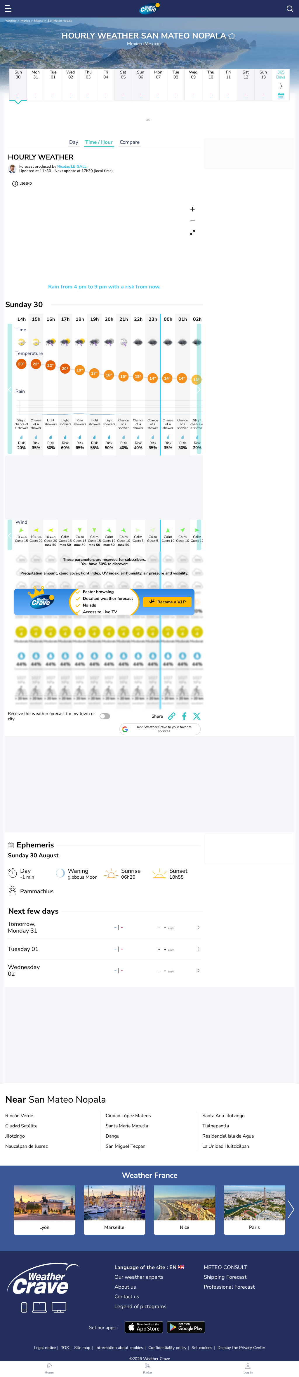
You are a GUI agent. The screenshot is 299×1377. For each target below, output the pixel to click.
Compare (130, 142)
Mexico (25, 21)
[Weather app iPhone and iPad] (144, 1327)
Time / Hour (99, 142)
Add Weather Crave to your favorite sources (164, 729)
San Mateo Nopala (60, 21)
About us (125, 1286)
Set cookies (202, 1348)
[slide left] (10, 389)
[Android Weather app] (186, 1327)
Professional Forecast (229, 1286)
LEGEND (26, 183)
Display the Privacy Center (241, 1348)
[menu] (9, 8)
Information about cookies (119, 1347)
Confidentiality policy (167, 1347)
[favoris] (231, 36)
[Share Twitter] (197, 716)
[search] (290, 8)
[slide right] (199, 389)
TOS (65, 1347)
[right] (291, 1210)
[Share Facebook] (184, 716)
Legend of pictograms (140, 1306)
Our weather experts (139, 1276)
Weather (11, 21)
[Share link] (171, 716)
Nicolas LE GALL (71, 166)
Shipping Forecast (225, 1276)
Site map (82, 1347)
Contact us (126, 1296)
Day (73, 142)
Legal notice (45, 1347)
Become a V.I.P (171, 602)
